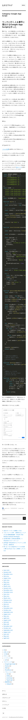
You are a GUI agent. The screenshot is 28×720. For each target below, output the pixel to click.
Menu (23, 5)
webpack (8, 684)
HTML (8, 676)
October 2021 (7, 610)
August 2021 (7, 614)
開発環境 (7, 682)
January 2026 (7, 572)
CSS (7, 674)
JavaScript (9, 678)
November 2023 (8, 592)
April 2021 (6, 618)
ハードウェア (7, 658)
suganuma (6, 508)
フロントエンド (9, 672)
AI (4, 650)
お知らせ (6, 652)
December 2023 (8, 590)
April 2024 (6, 584)
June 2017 (6, 634)
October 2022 (7, 602)
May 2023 (6, 596)
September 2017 (8, 630)
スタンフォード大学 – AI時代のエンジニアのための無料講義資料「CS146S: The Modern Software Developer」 (15, 534)
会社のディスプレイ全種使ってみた (13, 530)
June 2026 (6, 570)
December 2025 (8, 574)
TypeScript (9, 680)
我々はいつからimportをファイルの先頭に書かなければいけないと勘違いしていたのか (14, 548)
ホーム (4, 690)
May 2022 (6, 606)
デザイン (6, 656)
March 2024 (7, 586)
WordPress (8, 670)
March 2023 (7, 598)
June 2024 (6, 580)
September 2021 (8, 612)
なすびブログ (7, 5)
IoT (6, 660)
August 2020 (7, 620)
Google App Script (10, 664)
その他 (5, 654)
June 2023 (6, 594)
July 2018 (6, 622)
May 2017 (6, 636)
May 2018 (6, 624)
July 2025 (6, 576)
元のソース (19, 167)
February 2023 (8, 600)
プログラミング (8, 662)
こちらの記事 (5, 149)
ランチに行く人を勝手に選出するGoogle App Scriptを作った (13, 24)
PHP (6, 668)
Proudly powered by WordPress (16, 717)
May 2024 (6, 582)
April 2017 (6, 638)
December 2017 (8, 626)
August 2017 (7, 632)
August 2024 (7, 578)
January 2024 (7, 588)
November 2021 (8, 608)
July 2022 (6, 604)
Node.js (7, 666)
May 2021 (6, 616)
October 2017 (7, 628)
